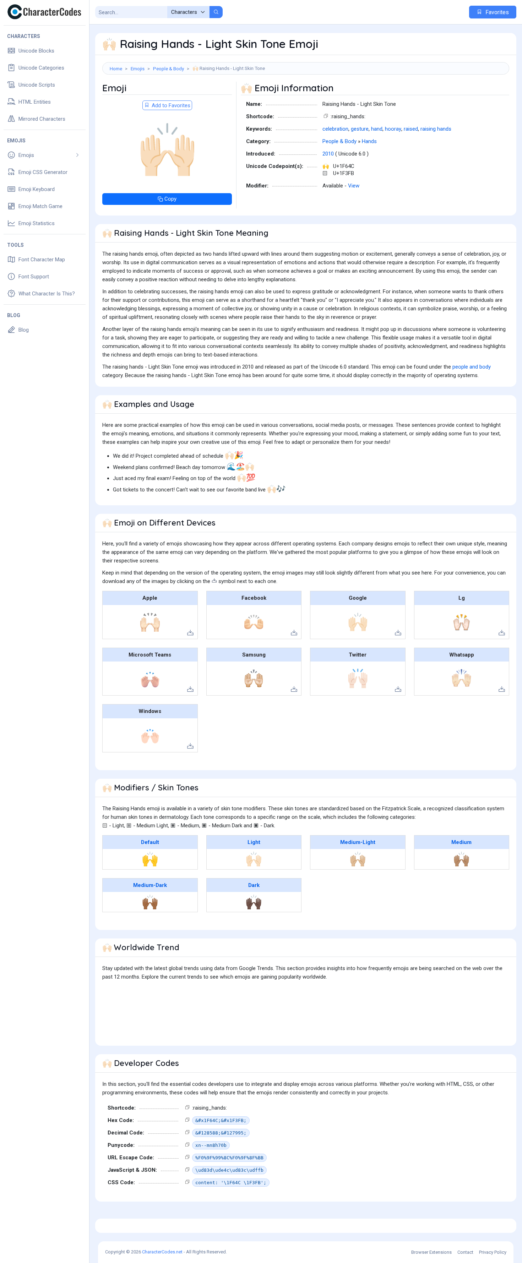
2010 (328, 154)
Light (254, 842)
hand (376, 129)
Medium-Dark (150, 885)
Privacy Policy (492, 1252)
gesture (360, 129)
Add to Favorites (170, 105)
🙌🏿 (253, 902)
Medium (461, 842)
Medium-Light (357, 842)
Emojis (138, 68)
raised (411, 129)
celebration (335, 129)
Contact (465, 1252)
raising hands (435, 129)
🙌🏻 (253, 859)
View (353, 186)
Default (150, 842)
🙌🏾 (150, 902)
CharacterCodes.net (162, 1251)
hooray (393, 129)
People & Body (168, 68)
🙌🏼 (357, 859)
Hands (369, 141)
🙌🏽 (461, 859)
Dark (254, 885)
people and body (471, 367)
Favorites (496, 12)
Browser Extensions (431, 1252)
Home (116, 68)
